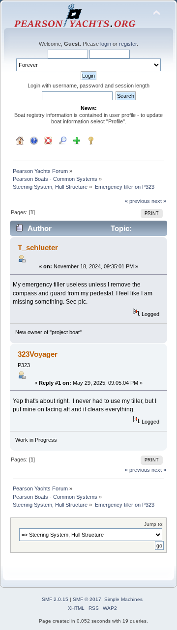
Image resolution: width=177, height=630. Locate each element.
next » (158, 201)
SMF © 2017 (87, 599)
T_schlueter (38, 247)
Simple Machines (123, 599)
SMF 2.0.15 (55, 599)
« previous (137, 201)
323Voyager (38, 354)
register (128, 44)
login (105, 44)
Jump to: (154, 524)
